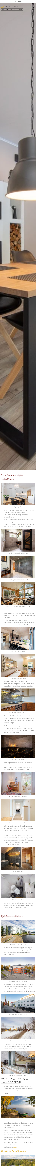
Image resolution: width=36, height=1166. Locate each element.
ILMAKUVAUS (17, 1079)
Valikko (33, 8)
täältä (14, 1147)
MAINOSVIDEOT (10, 1082)
